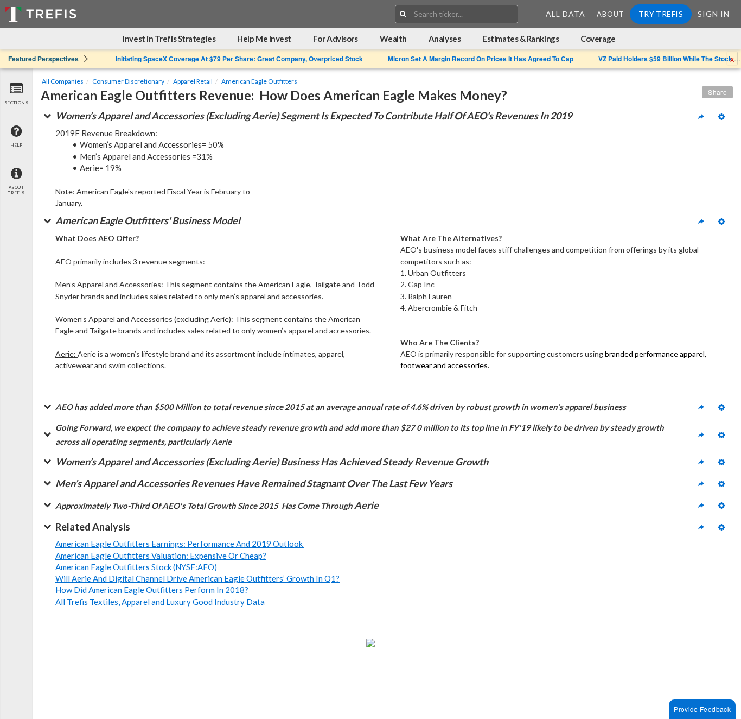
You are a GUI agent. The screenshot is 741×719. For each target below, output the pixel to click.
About (610, 14)
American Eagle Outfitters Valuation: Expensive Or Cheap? (160, 555)
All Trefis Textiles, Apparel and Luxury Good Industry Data (160, 602)
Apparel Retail (193, 81)
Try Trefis (660, 13)
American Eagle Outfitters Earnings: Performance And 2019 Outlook (179, 543)
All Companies (63, 81)
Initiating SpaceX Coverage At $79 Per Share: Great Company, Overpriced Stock (239, 59)
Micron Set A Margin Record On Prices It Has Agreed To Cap (480, 59)
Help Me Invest (264, 38)
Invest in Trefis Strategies (169, 38)
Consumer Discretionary (128, 81)
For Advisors (335, 38)
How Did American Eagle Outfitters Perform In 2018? (151, 590)
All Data (565, 13)
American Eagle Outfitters (259, 81)
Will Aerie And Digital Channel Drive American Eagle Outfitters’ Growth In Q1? (197, 578)
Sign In (714, 13)
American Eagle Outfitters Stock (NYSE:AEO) (136, 567)
